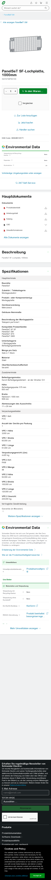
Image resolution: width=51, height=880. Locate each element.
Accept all (37, 875)
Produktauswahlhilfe (10, 841)
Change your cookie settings (16, 875)
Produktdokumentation (11, 833)
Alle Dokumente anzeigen (16, 237)
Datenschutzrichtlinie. (18, 785)
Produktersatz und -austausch (15, 844)
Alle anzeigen (15, 22)
